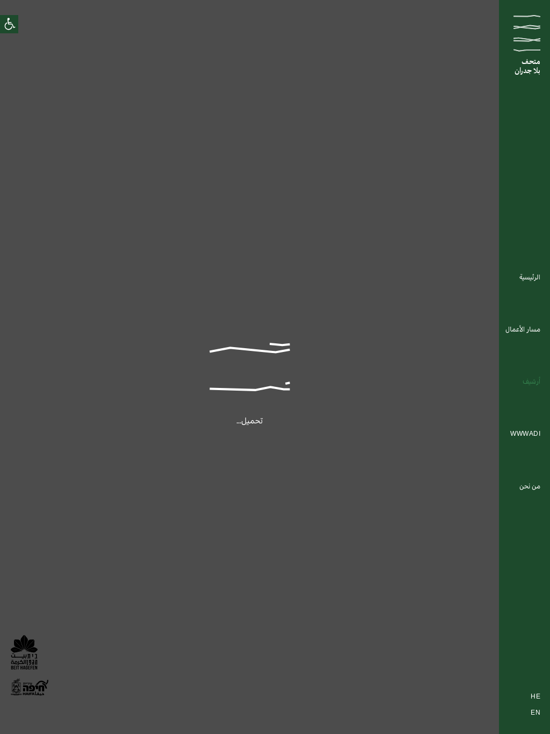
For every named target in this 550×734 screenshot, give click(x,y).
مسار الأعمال (522, 330)
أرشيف (531, 382)
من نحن (529, 487)
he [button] (535, 697)
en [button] (535, 713)
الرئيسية (529, 278)
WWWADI (525, 434)
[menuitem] (529, 278)
